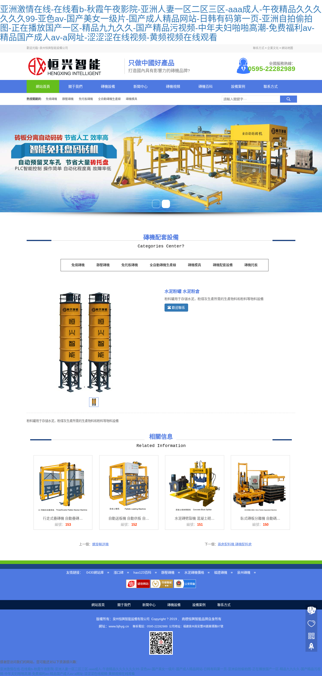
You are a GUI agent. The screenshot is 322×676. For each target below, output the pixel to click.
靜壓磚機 (68, 99)
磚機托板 (251, 265)
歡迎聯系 (178, 307)
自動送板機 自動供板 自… (128, 518)
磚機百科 (205, 86)
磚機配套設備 (223, 265)
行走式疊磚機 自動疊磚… (63, 518)
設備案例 (238, 86)
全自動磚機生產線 (109, 99)
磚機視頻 (173, 86)
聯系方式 (258, 48)
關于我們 (75, 86)
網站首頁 (43, 86)
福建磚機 (220, 572)
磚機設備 (108, 86)
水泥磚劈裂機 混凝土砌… (195, 518)
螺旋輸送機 (100, 544)
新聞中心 (140, 86)
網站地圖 (287, 48)
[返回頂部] (311, 648)
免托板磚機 (86, 99)
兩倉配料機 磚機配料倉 (235, 544)
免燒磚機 (51, 99)
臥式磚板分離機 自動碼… (260, 518)
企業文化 (273, 48)
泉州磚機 (243, 572)
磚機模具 (131, 99)
